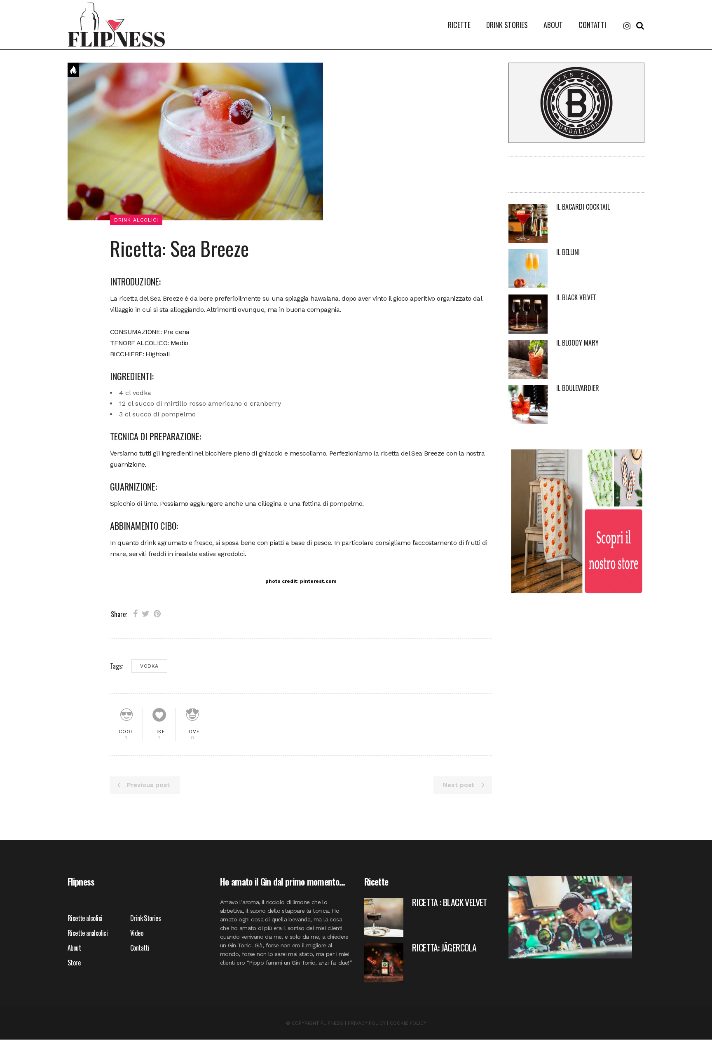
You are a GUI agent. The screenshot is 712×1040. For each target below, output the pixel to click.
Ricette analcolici (88, 933)
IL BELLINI (568, 252)
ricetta (390, 453)
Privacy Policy (366, 1023)
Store (74, 963)
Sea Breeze (166, 298)
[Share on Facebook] (135, 614)
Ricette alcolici (85, 918)
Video (136, 933)
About (74, 948)
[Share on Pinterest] (157, 614)
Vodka (149, 666)
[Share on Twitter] (146, 614)
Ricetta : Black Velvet (449, 902)
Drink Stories (145, 918)
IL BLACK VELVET (576, 297)
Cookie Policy (408, 1023)
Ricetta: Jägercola (444, 947)
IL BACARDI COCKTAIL (583, 207)
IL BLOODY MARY (577, 343)
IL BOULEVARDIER (577, 388)
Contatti (139, 948)
